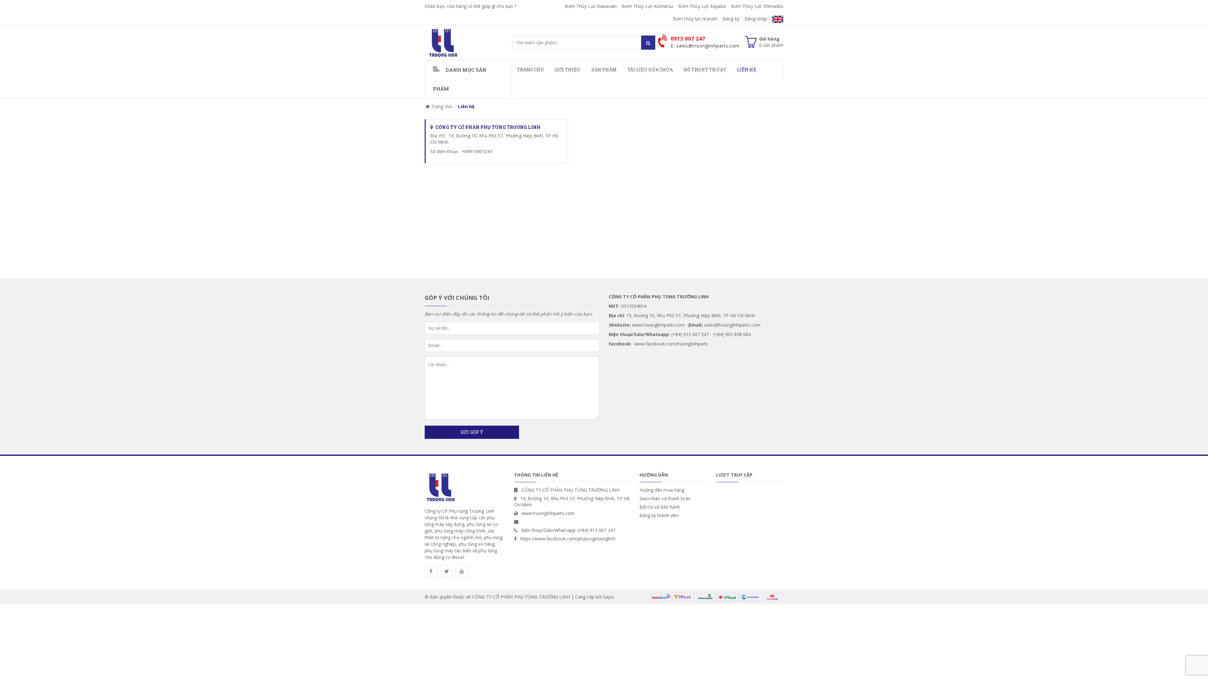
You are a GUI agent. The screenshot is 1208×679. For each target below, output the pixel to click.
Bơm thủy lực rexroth (695, 19)
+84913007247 (476, 151)
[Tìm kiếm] (648, 43)
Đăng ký (731, 19)
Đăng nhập (756, 19)
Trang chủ (530, 70)
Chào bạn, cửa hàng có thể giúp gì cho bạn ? (470, 6)
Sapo (608, 597)
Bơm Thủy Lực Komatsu (647, 6)
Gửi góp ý (472, 432)
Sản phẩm (604, 70)
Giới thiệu (568, 70)
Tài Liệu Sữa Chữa (650, 70)
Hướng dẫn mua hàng (662, 490)
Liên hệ (746, 70)
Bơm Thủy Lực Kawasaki (591, 6)
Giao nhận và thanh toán (665, 498)
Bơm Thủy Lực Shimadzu (757, 6)
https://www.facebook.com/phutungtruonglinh (567, 539)
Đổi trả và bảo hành (660, 507)
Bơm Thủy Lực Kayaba (702, 6)
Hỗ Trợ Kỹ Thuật (705, 70)
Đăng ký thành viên (659, 515)
